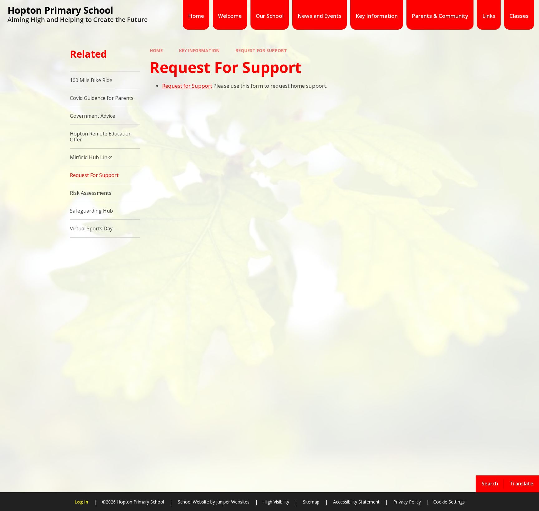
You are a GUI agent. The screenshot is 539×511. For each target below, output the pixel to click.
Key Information (199, 50)
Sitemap (311, 502)
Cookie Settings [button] (449, 502)
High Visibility (276, 502)
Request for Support (187, 85)
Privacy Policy (407, 502)
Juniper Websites (232, 502)
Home (156, 50)
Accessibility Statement (356, 502)
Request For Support (261, 50)
